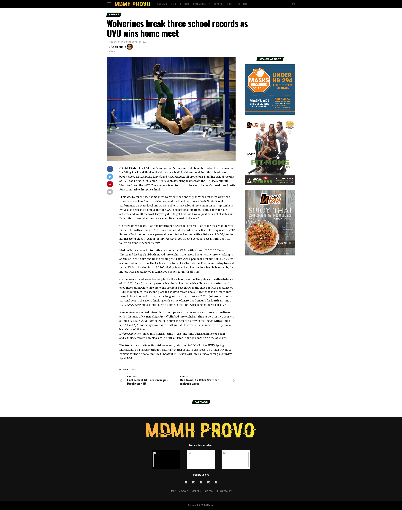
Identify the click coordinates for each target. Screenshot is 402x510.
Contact (183, 491)
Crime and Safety (201, 3)
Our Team (208, 491)
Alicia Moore (119, 47)
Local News (161, 3)
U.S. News (184, 3)
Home (173, 491)
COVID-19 (218, 3)
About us (196, 491)
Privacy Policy (224, 491)
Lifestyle (242, 3)
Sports (230, 3)
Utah (173, 3)
